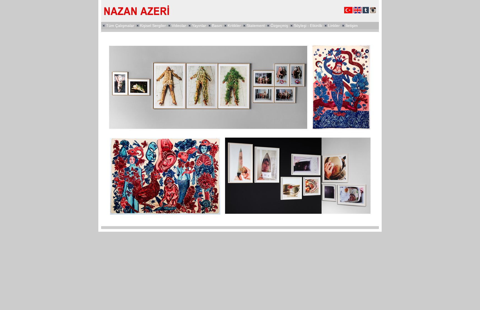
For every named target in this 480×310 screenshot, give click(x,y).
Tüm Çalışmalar (120, 25)
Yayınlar (199, 25)
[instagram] (373, 12)
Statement (256, 25)
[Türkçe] (348, 12)
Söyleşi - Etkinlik (308, 25)
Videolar (179, 25)
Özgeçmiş (279, 25)
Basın (217, 25)
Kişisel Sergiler (153, 25)
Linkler (334, 25)
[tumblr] (365, 12)
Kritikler (234, 25)
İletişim (352, 25)
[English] (357, 12)
